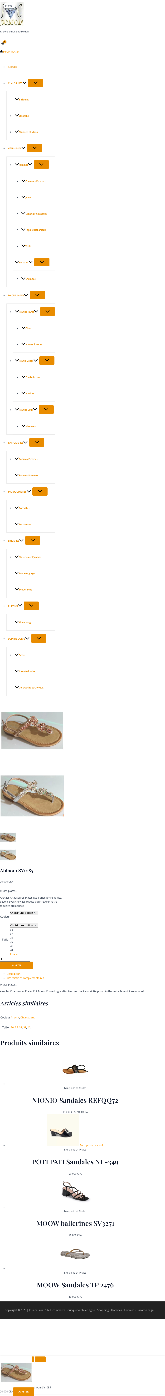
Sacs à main (25, 524)
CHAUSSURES (15, 83)
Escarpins (24, 115)
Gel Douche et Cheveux (31, 687)
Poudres (29, 393)
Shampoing (25, 622)
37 (16, 1027)
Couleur (5, 916)
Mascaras (30, 426)
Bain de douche (27, 671)
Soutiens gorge (27, 573)
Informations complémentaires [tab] (25, 978)
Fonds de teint (32, 377)
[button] (24, 83)
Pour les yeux (26, 409)
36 (12, 1027)
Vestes (28, 246)
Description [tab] (13, 974)
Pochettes (24, 508)
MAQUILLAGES (16, 295)
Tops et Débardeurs (35, 229)
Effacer (14, 954)
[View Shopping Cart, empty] (2, 43)
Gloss (28, 328)
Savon (22, 655)
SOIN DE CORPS (16, 638)
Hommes (24, 262)
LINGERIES (13, 540)
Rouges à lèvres (33, 344)
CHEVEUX (13, 605)
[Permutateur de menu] (35, 83)
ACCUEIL (12, 66)
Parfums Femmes (28, 459)
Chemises (30, 278)
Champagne (27, 1017)
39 (24, 1027)
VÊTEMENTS (14, 148)
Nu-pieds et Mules (28, 132)
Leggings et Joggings (36, 213)
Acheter (17, 965)
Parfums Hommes (28, 475)
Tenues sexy (25, 589)
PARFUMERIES (15, 442)
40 (29, 1027)
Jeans (28, 197)
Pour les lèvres (26, 311)
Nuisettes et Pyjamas (30, 557)
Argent (15, 1017)
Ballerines (24, 99)
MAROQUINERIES (17, 491)
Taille (5, 939)
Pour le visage (26, 360)
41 (33, 1027)
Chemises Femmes (35, 181)
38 (20, 1027)
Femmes (23, 164)
